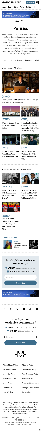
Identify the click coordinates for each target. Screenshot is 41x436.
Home (17, 21)
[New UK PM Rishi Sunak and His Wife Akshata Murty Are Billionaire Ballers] (30, 178)
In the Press (7, 383)
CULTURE (5, 96)
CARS (4, 148)
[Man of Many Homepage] (11, 2)
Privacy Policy (27, 379)
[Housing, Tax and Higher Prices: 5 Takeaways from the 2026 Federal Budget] (20, 82)
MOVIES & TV (6, 187)
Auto (22, 7)
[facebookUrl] (4, 309)
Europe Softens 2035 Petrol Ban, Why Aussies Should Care (10, 154)
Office (6, 37)
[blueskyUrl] (37, 309)
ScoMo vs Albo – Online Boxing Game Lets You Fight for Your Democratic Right (10, 224)
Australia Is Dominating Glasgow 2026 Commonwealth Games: (20, 248)
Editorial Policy (28, 365)
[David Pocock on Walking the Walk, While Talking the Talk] (30, 139)
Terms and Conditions (30, 383)
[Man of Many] (20, 354)
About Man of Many (10, 365)
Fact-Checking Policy (30, 374)
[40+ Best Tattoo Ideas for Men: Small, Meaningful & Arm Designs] (33, 244)
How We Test (8, 392)
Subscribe (30, 2)
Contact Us (7, 388)
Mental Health (16, 60)
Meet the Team (9, 374)
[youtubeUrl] (24, 309)
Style (16, 7)
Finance (28, 60)
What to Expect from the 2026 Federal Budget (10, 125)
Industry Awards (9, 379)
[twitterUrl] (11, 309)
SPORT (25, 119)
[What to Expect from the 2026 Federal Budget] (11, 111)
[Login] (37, 2)
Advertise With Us (10, 370)
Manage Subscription (30, 388)
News (4, 7)
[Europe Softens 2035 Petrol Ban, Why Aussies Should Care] (11, 139)
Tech (10, 7)
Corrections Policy (29, 370)
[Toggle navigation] (38, 7)
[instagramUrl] (17, 309)
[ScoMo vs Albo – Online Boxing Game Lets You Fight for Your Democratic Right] (11, 207)
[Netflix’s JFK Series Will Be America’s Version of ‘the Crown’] (11, 178)
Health (4, 60)
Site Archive (26, 392)
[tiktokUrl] (30, 309)
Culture (29, 7)
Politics (23, 21)
